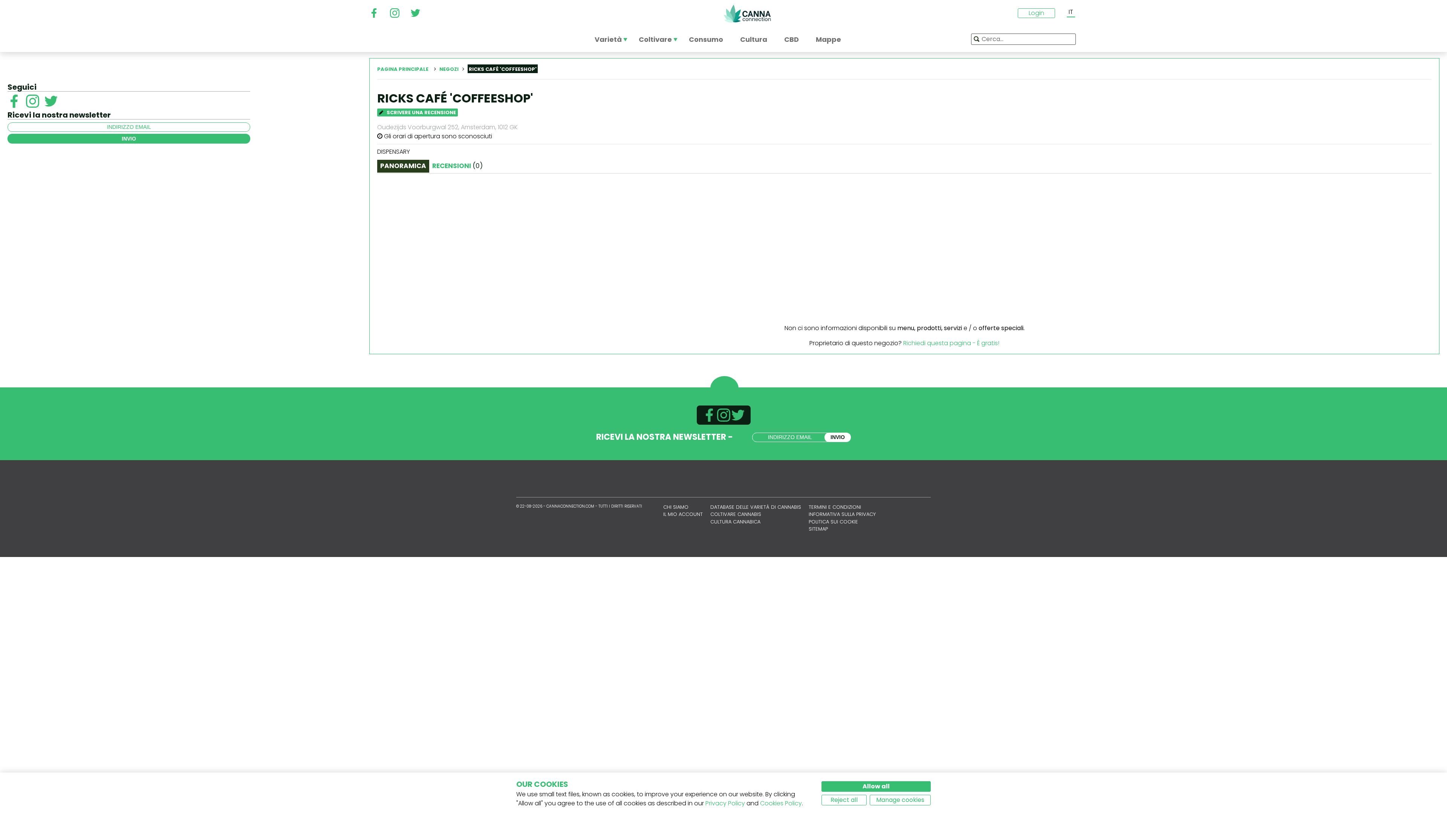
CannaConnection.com (747, 13)
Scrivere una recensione (420, 112)
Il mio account (683, 514)
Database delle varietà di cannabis (755, 507)
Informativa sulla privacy (842, 514)
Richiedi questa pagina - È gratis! (951, 343)
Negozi (449, 69)
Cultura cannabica (735, 521)
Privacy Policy (725, 803)
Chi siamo (675, 507)
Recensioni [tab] (457, 165)
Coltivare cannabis (735, 514)
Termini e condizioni (835, 507)
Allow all (876, 786)
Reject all (844, 800)
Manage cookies (900, 800)
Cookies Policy (781, 803)
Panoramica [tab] (403, 165)
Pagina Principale (402, 69)
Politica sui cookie (833, 521)
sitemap (818, 528)
